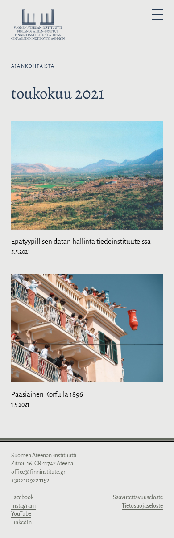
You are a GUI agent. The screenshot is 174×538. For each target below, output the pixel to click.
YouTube (21, 514)
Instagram (23, 506)
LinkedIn (21, 522)
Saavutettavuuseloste (138, 497)
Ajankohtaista (33, 66)
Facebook (22, 497)
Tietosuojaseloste (142, 506)
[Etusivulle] (38, 26)
